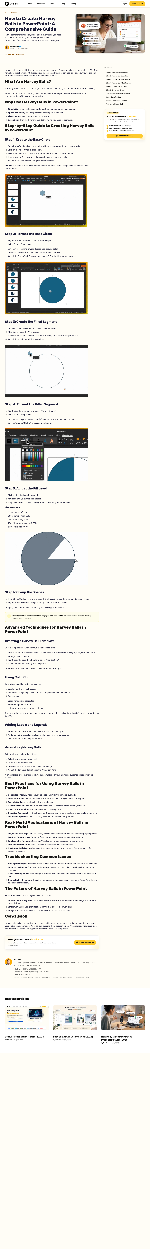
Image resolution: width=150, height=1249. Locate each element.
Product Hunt (57, 978)
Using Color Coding (113, 97)
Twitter (24, 978)
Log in (124, 4)
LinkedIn (16, 978)
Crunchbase (67, 978)
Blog (63, 4)
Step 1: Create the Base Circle (117, 72)
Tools (52, 4)
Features (28, 4)
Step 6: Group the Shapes (116, 90)
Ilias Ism (17, 960)
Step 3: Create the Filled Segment (119, 79)
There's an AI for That (81, 978)
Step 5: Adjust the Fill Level (116, 86)
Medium (38, 978)
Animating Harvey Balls (115, 104)
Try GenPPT (67, 616)
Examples (41, 4)
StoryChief (46, 978)
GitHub (30, 978)
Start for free (85, 942)
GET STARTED (137, 4)
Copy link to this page (16, 54)
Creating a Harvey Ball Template (118, 93)
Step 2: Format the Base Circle (117, 76)
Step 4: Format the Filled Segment (119, 83)
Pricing (73, 4)
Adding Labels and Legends (116, 101)
